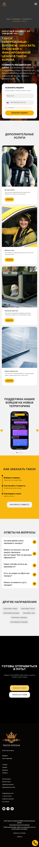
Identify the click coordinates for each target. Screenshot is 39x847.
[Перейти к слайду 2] (18, 783)
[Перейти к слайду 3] (20, 783)
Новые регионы (26, 19)
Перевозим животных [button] (11, 642)
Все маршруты (16, 19)
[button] (19, 836)
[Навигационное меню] (35, 4)
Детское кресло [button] (10, 521)
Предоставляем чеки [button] (11, 702)
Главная (8, 19)
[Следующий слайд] (37, 761)
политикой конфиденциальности (23, 273)
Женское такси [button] (9, 581)
